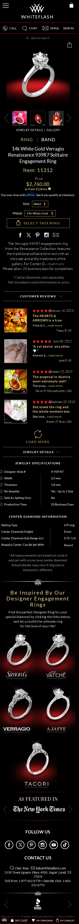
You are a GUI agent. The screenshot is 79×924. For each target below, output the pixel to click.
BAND (48, 139)
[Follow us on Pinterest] (31, 848)
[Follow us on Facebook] (9, 848)
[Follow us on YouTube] (54, 848)
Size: (26, 204)
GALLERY (53, 130)
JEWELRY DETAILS (29, 130)
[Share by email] (55, 235)
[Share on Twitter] (28, 235)
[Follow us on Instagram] (42, 848)
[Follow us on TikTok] (65, 848)
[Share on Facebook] (21, 235)
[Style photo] (19, 118)
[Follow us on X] (20, 848)
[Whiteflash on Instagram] (46, 235)
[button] (29, 30)
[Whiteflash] (37, 11)
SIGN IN (68, 28)
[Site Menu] (6, 5)
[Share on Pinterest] (38, 237)
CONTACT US (37, 857)
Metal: (18, 213)
